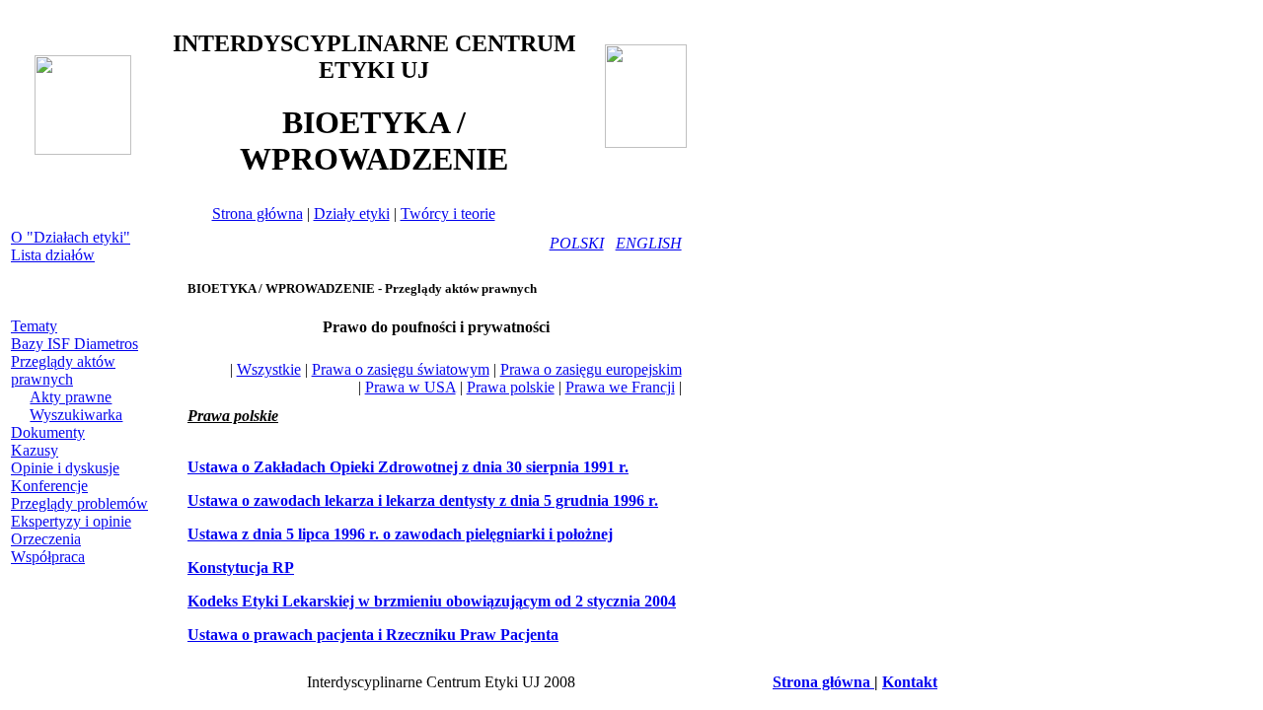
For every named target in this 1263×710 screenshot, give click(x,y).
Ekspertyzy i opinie (71, 521)
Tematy (34, 326)
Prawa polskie (511, 387)
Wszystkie (269, 369)
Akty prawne (70, 397)
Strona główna (257, 213)
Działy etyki (352, 213)
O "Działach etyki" (70, 237)
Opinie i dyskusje (65, 468)
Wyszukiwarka (76, 414)
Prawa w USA (410, 387)
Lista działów (53, 255)
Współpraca (48, 556)
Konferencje (49, 485)
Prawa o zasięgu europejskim (591, 369)
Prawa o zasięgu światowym (400, 369)
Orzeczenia (46, 539)
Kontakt (909, 682)
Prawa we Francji (620, 387)
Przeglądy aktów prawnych (63, 370)
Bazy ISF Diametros (74, 343)
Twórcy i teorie (448, 213)
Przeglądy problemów (79, 503)
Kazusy (34, 450)
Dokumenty (48, 432)
